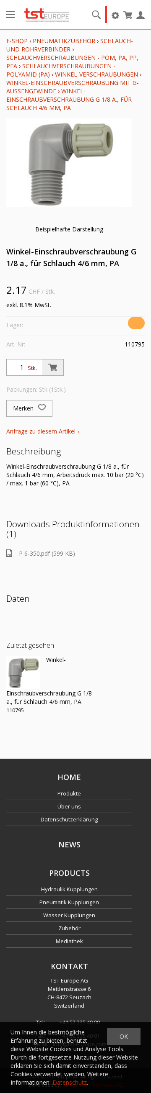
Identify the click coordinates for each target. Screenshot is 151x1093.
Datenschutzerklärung (69, 819)
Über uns (69, 806)
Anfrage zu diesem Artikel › (42, 431)
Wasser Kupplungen (69, 915)
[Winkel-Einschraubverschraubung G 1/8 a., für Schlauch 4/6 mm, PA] (23, 672)
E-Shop (17, 41)
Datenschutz (69, 1082)
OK (124, 1036)
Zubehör (69, 928)
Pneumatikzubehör (65, 41)
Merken (24, 408)
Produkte (69, 793)
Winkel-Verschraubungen (96, 74)
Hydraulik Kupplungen (69, 889)
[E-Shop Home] (46, 14)
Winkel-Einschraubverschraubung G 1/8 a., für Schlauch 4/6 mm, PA (69, 99)
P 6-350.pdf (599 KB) (47, 553)
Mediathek (69, 941)
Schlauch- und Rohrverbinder (69, 45)
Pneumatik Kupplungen (69, 902)
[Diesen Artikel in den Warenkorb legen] (52, 367)
